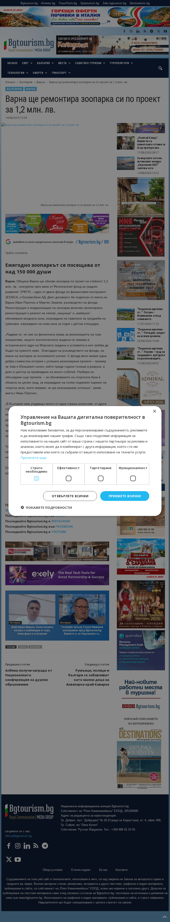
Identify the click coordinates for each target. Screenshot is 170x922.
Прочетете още (33, 457)
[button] (46, 507)
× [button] (154, 411)
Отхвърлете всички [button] (70, 496)
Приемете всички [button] (125, 496)
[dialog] (85, 461)
